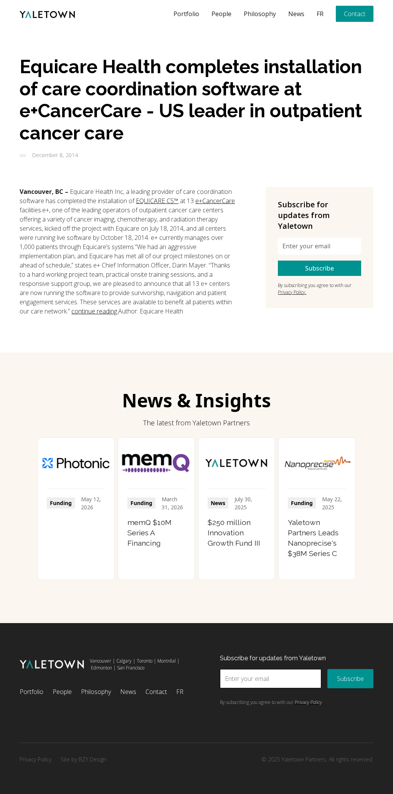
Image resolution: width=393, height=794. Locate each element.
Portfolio (186, 14)
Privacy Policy (35, 759)
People (221, 14)
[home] (47, 13)
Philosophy (260, 14)
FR (320, 14)
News (296, 14)
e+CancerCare (215, 201)
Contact (354, 14)
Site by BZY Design (83, 759)
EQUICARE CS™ (157, 201)
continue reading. (94, 311)
